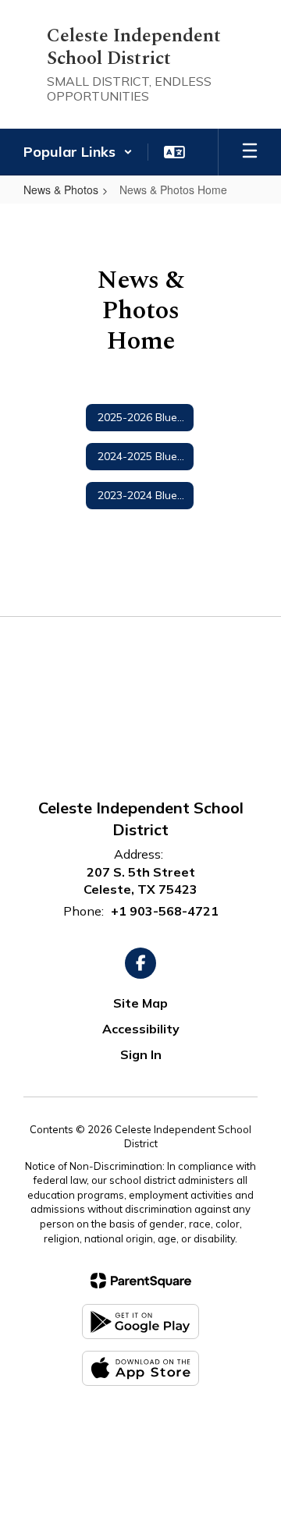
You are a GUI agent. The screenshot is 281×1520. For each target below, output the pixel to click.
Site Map (140, 1003)
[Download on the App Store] (140, 1368)
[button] (78, 152)
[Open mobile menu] (250, 152)
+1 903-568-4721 (165, 911)
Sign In (141, 1054)
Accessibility (141, 1028)
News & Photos (60, 189)
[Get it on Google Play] (140, 1321)
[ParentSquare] (141, 1280)
